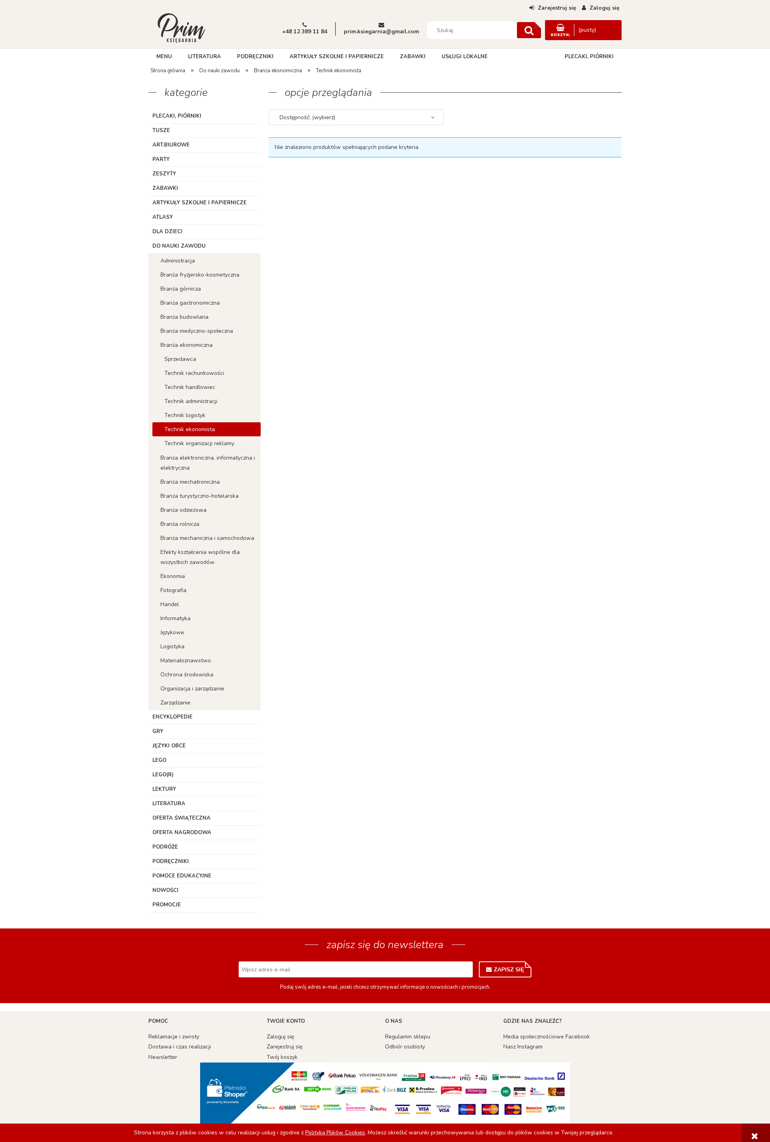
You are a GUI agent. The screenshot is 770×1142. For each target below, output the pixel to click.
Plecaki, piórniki (176, 116)
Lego (159, 760)
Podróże (165, 847)
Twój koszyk (282, 1057)
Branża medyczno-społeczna (196, 331)
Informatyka (175, 618)
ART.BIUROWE (171, 145)
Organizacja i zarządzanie (192, 688)
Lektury (164, 789)
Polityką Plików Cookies (335, 1132)
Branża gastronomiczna (190, 303)
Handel (169, 604)
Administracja (177, 261)
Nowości (165, 890)
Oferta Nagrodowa (181, 832)
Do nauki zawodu (179, 246)
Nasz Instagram (523, 1046)
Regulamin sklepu (407, 1036)
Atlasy (162, 217)
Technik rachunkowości (194, 373)
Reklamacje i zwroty (173, 1036)
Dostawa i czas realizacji (179, 1046)
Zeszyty (164, 173)
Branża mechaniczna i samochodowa (207, 538)
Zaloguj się (280, 1036)
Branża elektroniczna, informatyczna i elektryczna (207, 463)
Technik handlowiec (189, 387)
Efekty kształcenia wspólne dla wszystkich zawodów (200, 557)
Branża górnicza (180, 289)
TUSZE (161, 130)
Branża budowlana (184, 317)
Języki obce (169, 745)
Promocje (166, 904)
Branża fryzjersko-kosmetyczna (199, 275)
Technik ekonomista (189, 429)
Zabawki (165, 188)
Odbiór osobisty (405, 1046)
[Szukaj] (529, 30)
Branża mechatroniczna (190, 482)
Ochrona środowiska (186, 674)
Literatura (168, 803)
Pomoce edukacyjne (181, 875)
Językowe (172, 632)
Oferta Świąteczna (181, 818)
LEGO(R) (163, 774)
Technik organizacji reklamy (199, 443)
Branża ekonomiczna (186, 345)
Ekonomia (172, 576)
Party (161, 159)
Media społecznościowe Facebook (546, 1036)
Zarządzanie (175, 702)
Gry (157, 731)
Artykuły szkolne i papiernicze (199, 202)
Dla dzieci (167, 231)
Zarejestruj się (284, 1046)
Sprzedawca (180, 359)
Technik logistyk (184, 415)
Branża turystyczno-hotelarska (199, 496)
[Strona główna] (181, 27)
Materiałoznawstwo (185, 660)
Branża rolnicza (179, 524)
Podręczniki (170, 861)
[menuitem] (164, 57)
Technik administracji (190, 401)
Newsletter (162, 1057)
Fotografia (173, 590)
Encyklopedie (172, 717)
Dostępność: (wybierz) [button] (307, 117)
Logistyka (172, 646)
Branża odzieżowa (183, 510)
